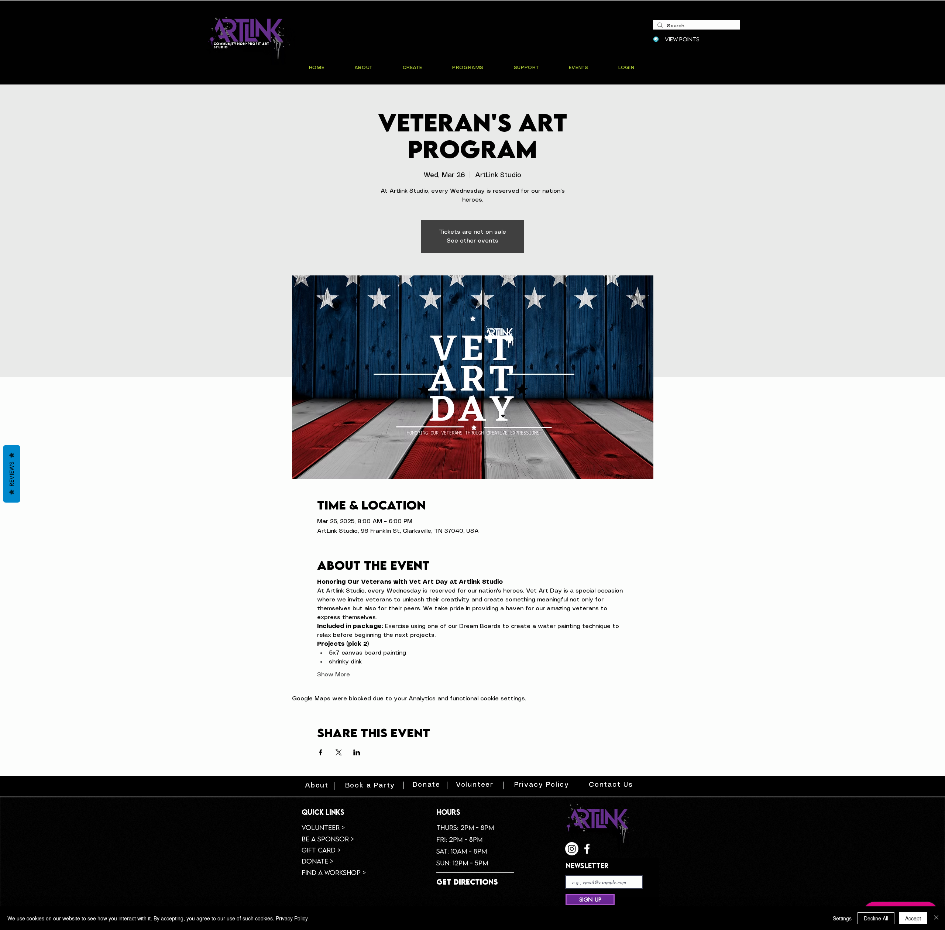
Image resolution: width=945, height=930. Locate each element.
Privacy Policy (292, 918)
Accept (913, 918)
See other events (472, 241)
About (317, 785)
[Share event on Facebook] (320, 752)
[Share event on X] (338, 752)
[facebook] (587, 848)
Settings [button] (842, 918)
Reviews (11, 473)
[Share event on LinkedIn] (356, 752)
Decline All (876, 918)
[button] (578, 68)
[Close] (936, 918)
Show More (333, 674)
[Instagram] (571, 848)
